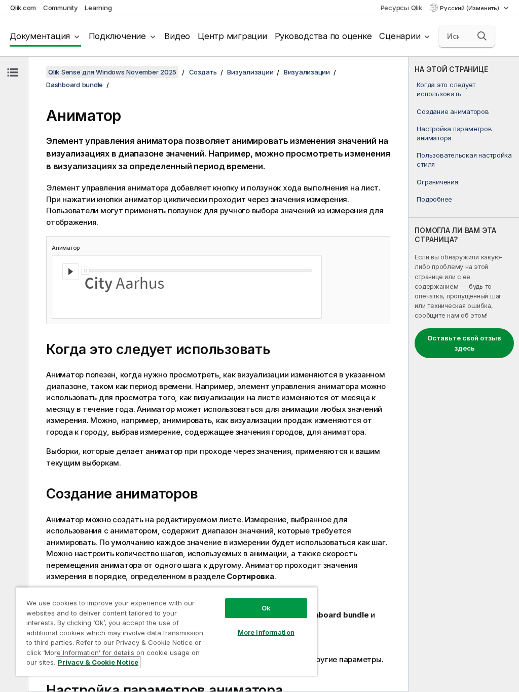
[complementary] (464, 374)
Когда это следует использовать (446, 89)
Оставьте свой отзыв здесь (464, 343)
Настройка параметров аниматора (454, 133)
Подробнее (434, 199)
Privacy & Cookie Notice (98, 662)
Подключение (117, 36)
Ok (266, 608)
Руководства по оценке (323, 36)
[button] (482, 36)
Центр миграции (232, 36)
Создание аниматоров (453, 111)
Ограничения (437, 182)
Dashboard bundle (74, 85)
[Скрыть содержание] (12, 72)
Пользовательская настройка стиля (464, 159)
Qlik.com (23, 8)
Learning (98, 8)
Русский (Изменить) (470, 8)
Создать (203, 72)
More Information (266, 632)
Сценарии (399, 36)
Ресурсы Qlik (401, 8)
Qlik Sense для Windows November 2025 (112, 72)
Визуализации (250, 72)
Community (60, 8)
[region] (166, 631)
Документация (40, 36)
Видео (177, 36)
